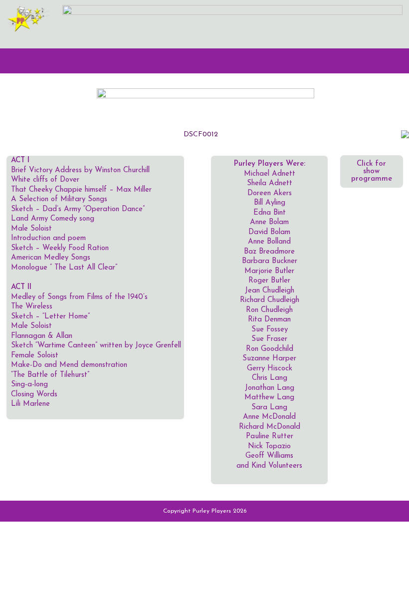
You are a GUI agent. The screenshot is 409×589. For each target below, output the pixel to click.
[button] (204, 60)
